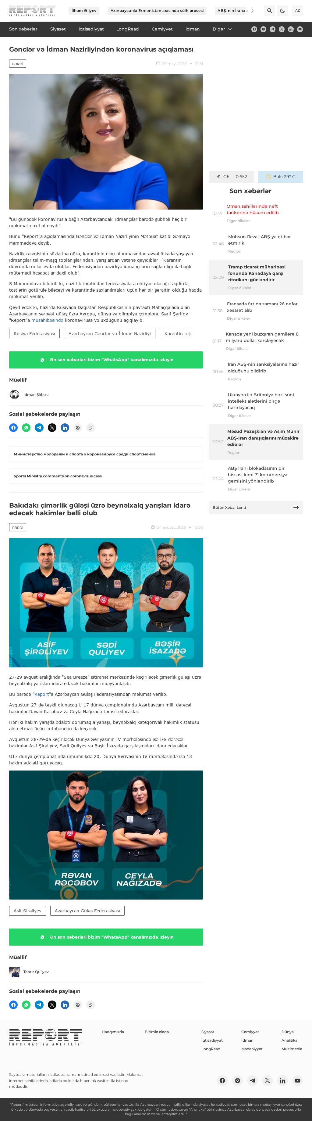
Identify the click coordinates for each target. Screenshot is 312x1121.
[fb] (254, 29)
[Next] (249, 11)
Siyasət (207, 1031)
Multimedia (292, 1049)
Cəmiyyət (250, 1031)
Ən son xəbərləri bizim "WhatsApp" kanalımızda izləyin (112, 359)
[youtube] (300, 29)
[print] (77, 427)
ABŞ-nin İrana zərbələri (240, 10)
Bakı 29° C (284, 176)
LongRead (210, 1049)
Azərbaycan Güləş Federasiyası (87, 910)
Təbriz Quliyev (36, 971)
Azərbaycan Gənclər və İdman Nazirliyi (110, 333)
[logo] (32, 10)
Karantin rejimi (181, 333)
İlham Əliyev (84, 10)
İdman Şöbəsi (35, 394)
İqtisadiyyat (212, 1040)
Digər (219, 29)
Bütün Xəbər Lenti (229, 507)
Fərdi (17, 64)
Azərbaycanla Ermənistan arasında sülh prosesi (157, 10)
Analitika (289, 1040)
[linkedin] (291, 29)
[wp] (26, 427)
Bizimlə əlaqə (157, 1031)
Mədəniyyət (252, 1049)
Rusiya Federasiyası (34, 333)
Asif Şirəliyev (27, 910)
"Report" (42, 694)
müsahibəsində (48, 320)
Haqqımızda (113, 1031)
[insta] (263, 29)
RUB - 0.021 (235, 176)
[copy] (90, 427)
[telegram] (272, 29)
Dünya (288, 1031)
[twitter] (282, 29)
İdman (247, 1040)
